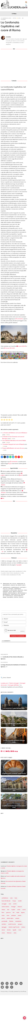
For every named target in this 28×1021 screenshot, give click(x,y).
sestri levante (12, 924)
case (10, 904)
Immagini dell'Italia (9, 583)
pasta (19, 915)
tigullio (14, 930)
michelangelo (12, 593)
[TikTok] (10, 751)
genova (8, 912)
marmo (5, 593)
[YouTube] (7, 751)
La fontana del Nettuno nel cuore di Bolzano (14, 433)
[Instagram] (5, 751)
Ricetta (11, 921)
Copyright (18, 565)
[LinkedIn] (8, 751)
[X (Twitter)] (3, 751)
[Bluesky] (17, 751)
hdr (13, 912)
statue (21, 597)
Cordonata (17, 588)
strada (9, 930)
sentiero (4, 924)
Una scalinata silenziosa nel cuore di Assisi (14, 440)
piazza (17, 918)
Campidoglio (15, 587)
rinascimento (18, 596)
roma (4, 597)
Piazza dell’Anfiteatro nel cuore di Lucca (13, 448)
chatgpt (10, 588)
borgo (14, 901)
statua (16, 597)
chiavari (20, 907)
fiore (3, 912)
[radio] (2, 420)
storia (3, 930)
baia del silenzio (6, 901)
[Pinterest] (13, 751)
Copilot (13, 910)
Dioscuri (20, 590)
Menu (14, 13)
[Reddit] (15, 751)
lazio (10, 591)
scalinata (10, 597)
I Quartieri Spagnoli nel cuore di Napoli (13, 444)
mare (3, 915)
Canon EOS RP (22, 346)
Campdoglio (7, 587)
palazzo (13, 915)
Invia (13, 678)
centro (15, 904)
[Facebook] (1, 751)
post (21, 475)
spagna (20, 924)
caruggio (4, 904)
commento (20, 319)
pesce (3, 918)
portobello (4, 921)
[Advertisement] (14, 65)
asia (11, 898)
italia (17, 912)
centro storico (5, 907)
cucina (24, 910)
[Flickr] (11, 751)
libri (3, 498)
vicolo (3, 933)
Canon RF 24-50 (9, 348)
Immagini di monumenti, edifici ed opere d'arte (14, 584)
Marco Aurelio (17, 591)
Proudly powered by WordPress (17, 991)
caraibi (20, 901)
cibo (8, 910)
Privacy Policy (4, 991)
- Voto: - (16, 18)
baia (16, 898)
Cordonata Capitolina (10, 590)
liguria (23, 912)
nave (8, 915)
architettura (5, 898)
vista (15, 933)
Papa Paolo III (15, 594)
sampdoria (18, 921)
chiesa (3, 910)
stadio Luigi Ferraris (14, 927)
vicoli (19, 930)
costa (18, 910)
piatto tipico (10, 918)
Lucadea (3, 19)
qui (5, 352)
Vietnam (9, 933)
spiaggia (4, 927)
